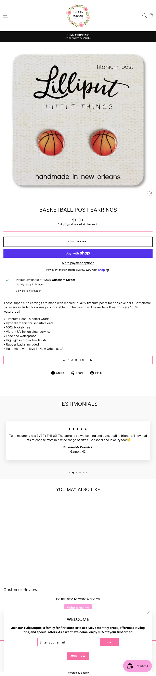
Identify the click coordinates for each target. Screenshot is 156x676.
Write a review (78, 608)
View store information (28, 290)
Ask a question (78, 360)
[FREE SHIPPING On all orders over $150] (78, 36)
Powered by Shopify (78, 672)
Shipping (63, 224)
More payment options (78, 263)
